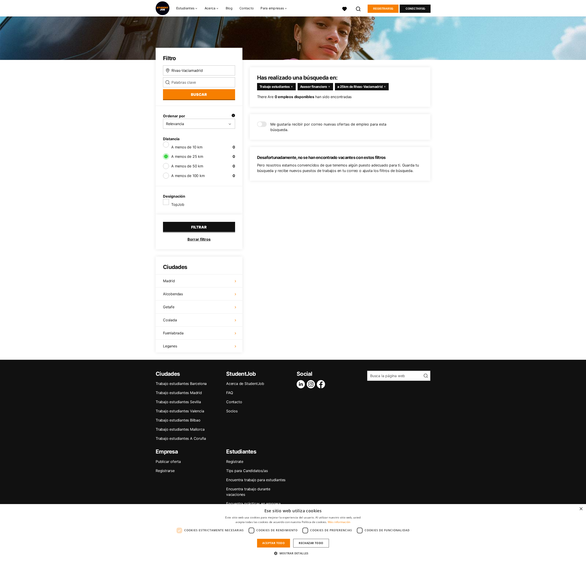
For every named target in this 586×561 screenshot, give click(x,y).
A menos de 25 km (187, 156)
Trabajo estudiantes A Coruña (181, 438)
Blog (229, 8)
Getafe (168, 307)
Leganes (170, 346)
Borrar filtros (199, 239)
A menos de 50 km (187, 166)
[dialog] (293, 532)
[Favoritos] (344, 8)
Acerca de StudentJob (245, 383)
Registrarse (383, 8)
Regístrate (234, 461)
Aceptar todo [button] (273, 543)
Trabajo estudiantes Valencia (180, 411)
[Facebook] (322, 384)
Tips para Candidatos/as (247, 470)
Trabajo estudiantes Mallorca (180, 429)
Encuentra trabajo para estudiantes (255, 480)
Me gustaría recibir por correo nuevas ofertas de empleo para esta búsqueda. (328, 127)
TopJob (177, 204)
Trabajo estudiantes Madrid (179, 392)
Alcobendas (173, 294)
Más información (339, 522)
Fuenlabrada (173, 333)
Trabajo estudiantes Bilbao (178, 420)
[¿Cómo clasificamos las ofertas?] (233, 116)
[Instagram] (312, 384)
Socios (232, 411)
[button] (293, 553)
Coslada (170, 320)
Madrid (169, 281)
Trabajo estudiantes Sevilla (178, 402)
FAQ (229, 392)
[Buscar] (358, 8)
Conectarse (415, 8)
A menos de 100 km (188, 175)
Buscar (199, 94)
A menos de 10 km (187, 147)
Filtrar (199, 227)
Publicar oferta (168, 461)
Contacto (246, 8)
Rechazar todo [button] (311, 543)
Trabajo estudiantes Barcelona (181, 383)
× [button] (581, 509)
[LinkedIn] (302, 384)
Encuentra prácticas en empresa (253, 503)
